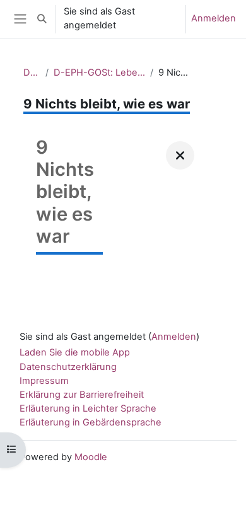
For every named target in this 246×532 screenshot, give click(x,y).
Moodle (90, 457)
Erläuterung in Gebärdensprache (90, 422)
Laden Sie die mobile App (75, 352)
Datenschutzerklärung (68, 367)
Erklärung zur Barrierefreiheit (82, 394)
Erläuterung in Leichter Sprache (88, 408)
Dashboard (31, 72)
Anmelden (213, 18)
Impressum (44, 380)
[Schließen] (180, 155)
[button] (41, 19)
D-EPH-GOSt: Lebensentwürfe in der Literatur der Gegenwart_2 (99, 72)
